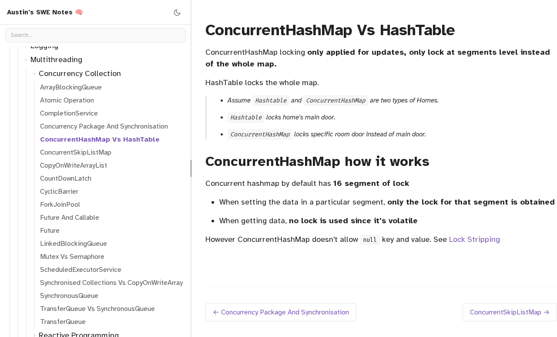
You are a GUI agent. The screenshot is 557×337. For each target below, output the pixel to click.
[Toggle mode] (177, 12)
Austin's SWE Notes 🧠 (45, 12)
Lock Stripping (474, 239)
